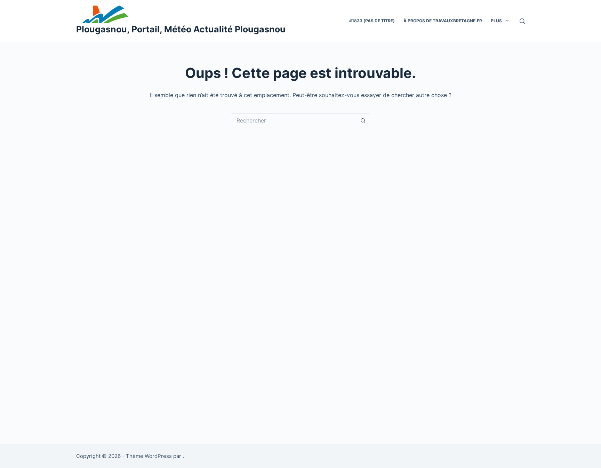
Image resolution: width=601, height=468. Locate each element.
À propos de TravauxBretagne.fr (442, 20)
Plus (496, 20)
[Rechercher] (522, 21)
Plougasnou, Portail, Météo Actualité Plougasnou (181, 29)
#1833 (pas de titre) (372, 20)
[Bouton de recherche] (363, 120)
